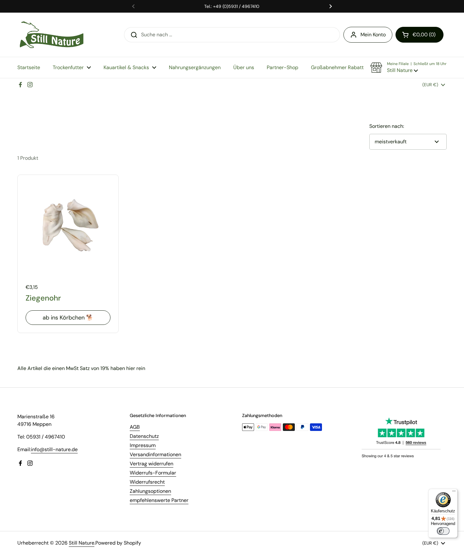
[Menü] (454, 492)
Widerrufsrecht (147, 482)
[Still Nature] (51, 35)
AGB (135, 427)
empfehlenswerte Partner (159, 500)
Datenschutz (144, 436)
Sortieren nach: (386, 126)
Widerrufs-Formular (153, 472)
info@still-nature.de (54, 449)
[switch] (443, 531)
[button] (419, 35)
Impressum (143, 445)
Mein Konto (373, 34)
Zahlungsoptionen (150, 491)
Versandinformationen (155, 454)
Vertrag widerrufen (151, 463)
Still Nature (81, 543)
